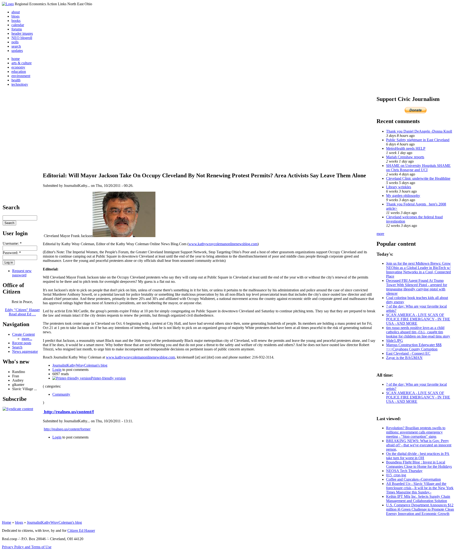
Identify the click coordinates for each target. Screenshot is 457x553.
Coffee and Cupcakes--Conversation (413, 479)
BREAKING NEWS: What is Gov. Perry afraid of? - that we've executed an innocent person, (418, 445)
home (15, 59)
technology (19, 84)
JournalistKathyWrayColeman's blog (79, 365)
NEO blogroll (21, 38)
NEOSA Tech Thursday (404, 471)
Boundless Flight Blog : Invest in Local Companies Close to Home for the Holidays (419, 464)
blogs (15, 16)
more (380, 234)
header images (22, 33)
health (15, 80)
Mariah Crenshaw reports (405, 157)
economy (18, 67)
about (15, 12)
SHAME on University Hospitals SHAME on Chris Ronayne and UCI (418, 168)
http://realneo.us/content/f (68, 411)
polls (15, 42)
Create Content (23, 334)
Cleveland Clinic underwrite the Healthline (418, 178)
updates (17, 51)
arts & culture (21, 63)
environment (20, 76)
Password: (12, 253)
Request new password (22, 273)
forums (16, 29)
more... (27, 339)
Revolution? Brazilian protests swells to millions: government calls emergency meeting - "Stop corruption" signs (415, 432)
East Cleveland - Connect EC (408, 353)
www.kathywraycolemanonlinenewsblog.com (223, 244)
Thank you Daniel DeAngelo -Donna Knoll (419, 131)
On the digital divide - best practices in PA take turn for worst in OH (417, 456)
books (15, 21)
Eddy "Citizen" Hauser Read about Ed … (22, 312)
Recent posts (21, 343)
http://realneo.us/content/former (67, 429)
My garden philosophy (403, 196)
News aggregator (25, 351)
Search (17, 347)
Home (6, 522)
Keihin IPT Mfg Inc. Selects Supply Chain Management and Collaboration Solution (418, 498)
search (16, 46)
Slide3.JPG (394, 341)
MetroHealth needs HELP (405, 148)
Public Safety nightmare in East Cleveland (417, 140)
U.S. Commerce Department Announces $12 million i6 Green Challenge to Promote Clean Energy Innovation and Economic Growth (420, 509)
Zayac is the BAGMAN (404, 358)
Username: (12, 243)
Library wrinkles (398, 187)
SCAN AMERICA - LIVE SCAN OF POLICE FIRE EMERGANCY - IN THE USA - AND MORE (418, 319)
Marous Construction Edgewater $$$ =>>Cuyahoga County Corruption (414, 347)
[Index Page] (8, 4)
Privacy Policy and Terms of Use (26, 547)
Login (56, 370)
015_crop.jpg (396, 475)
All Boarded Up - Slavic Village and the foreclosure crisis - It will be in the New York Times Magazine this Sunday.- (419, 488)
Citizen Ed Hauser (81, 530)
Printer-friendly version (108, 378)
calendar (17, 25)
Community (61, 394)
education (18, 72)
